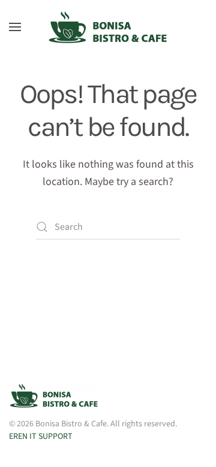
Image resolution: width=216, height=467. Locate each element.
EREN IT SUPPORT (41, 436)
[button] (15, 27)
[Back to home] (108, 27)
